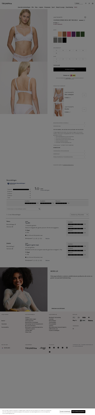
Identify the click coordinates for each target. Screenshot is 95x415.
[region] (47, 411)
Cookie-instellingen (65, 411)
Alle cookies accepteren (78, 411)
